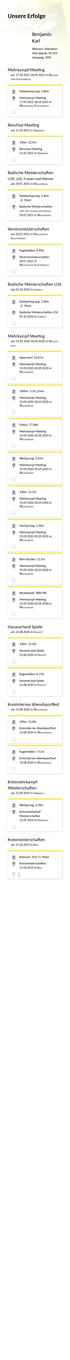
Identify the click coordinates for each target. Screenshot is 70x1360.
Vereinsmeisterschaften (34, 257)
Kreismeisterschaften (32, 863)
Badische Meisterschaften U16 (38, 312)
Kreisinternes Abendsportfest (37, 728)
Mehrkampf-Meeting (32, 98)
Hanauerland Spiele (31, 650)
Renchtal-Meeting (30, 149)
